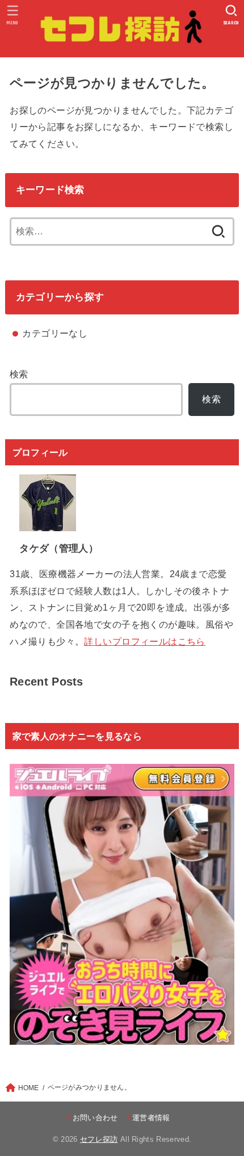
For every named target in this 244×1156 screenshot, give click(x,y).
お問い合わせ (95, 1117)
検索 (19, 374)
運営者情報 (151, 1117)
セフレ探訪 (99, 1139)
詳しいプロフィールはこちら (144, 641)
